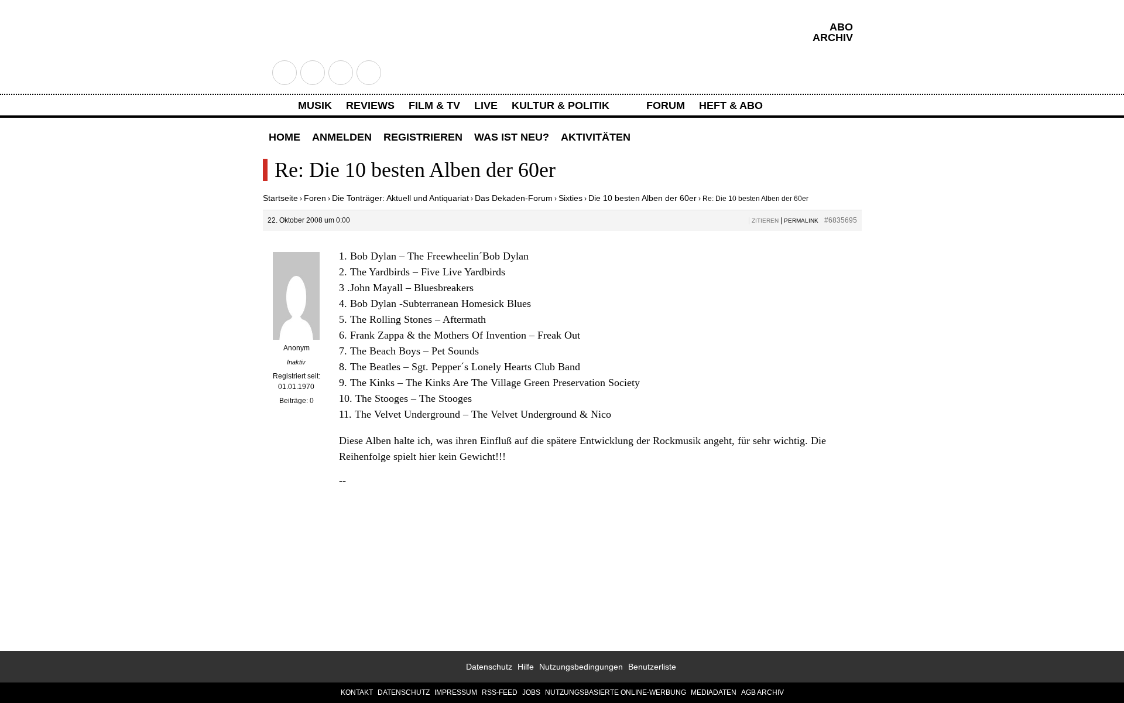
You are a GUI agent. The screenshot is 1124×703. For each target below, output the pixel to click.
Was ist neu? (511, 137)
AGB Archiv (762, 692)
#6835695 (840, 220)
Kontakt (357, 692)
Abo (841, 27)
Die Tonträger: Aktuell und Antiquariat (400, 198)
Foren (315, 198)
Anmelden (342, 137)
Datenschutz (489, 666)
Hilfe (526, 666)
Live (486, 105)
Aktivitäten (595, 137)
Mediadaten (713, 692)
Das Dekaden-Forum (514, 198)
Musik (315, 105)
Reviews (370, 105)
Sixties (570, 198)
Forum (665, 105)
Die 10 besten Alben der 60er (642, 198)
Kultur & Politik (560, 105)
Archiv (833, 37)
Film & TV (434, 105)
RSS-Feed (500, 692)
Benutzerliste (652, 666)
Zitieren (765, 220)
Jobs (531, 692)
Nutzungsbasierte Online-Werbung (615, 692)
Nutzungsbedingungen (581, 666)
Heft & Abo (731, 105)
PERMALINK (801, 220)
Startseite (280, 198)
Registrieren (422, 137)
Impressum (455, 692)
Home (284, 137)
